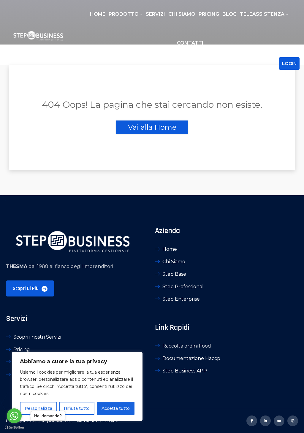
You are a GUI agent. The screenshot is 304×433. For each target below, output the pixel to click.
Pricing (209, 14)
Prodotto (124, 14)
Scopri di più (26, 288)
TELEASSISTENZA (262, 14)
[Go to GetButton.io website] (14, 427)
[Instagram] (292, 420)
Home (97, 14)
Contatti (190, 43)
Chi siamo (181, 14)
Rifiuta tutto (77, 408)
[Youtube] (279, 420)
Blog (229, 14)
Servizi (155, 14)
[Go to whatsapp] (14, 415)
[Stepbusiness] (38, 36)
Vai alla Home (152, 127)
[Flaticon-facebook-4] (251, 420)
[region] (77, 386)
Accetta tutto (116, 408)
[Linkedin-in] (265, 420)
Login (289, 63)
